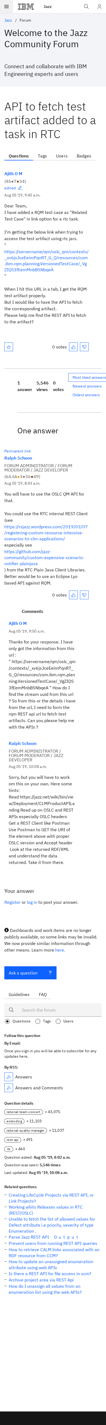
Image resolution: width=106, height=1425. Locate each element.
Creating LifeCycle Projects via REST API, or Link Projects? (51, 1198)
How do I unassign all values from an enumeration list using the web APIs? (45, 1289)
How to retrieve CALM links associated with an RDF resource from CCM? (54, 1252)
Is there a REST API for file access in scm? (50, 1273)
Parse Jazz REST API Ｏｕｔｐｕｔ (44, 1237)
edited (10, 188)
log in (32, 902)
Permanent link (17, 451)
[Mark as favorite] (8, 346)
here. (60, 950)
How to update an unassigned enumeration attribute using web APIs (51, 1264)
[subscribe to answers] (8, 1076)
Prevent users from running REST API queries (53, 1243)
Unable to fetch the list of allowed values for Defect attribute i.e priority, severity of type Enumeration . (52, 1225)
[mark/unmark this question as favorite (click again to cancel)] (8, 346)
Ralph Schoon (18, 458)
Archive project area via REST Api (41, 1280)
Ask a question (23, 973)
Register (12, 902)
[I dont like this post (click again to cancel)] (84, 346)
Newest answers (87, 386)
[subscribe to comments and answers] (8, 1087)
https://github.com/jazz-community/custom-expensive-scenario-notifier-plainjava (44, 557)
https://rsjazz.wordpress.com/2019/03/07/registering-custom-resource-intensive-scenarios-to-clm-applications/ (46, 532)
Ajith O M (13, 173)
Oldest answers (86, 394)
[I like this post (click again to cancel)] (73, 346)
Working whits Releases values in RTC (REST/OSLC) (46, 1210)
